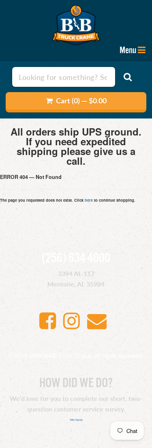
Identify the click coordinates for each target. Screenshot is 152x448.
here (89, 200)
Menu (128, 50)
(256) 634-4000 (76, 258)
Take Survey (76, 420)
